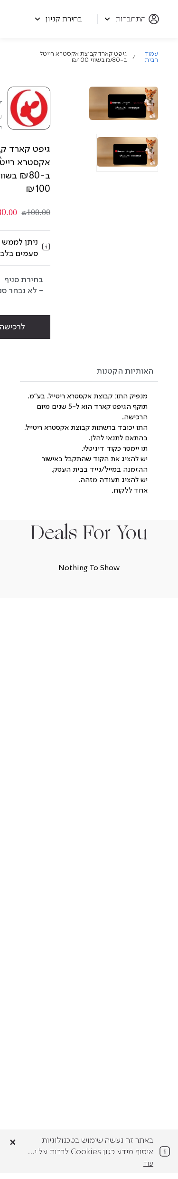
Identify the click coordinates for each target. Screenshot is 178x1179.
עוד (148, 1164)
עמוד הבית (151, 57)
